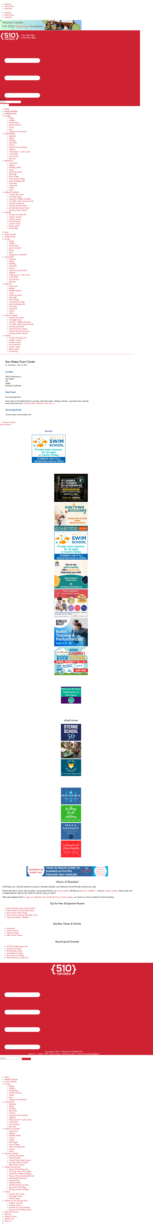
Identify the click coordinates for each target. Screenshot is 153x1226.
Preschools (11, 928)
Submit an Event (10, 1216)
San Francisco (14, 156)
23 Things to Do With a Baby (20, 1171)
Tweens (11, 127)
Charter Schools (13, 933)
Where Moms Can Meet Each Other (20, 910)
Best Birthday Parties (14, 951)
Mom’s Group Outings (17, 179)
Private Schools (12, 930)
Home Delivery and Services (17, 957)
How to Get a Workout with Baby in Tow (22, 915)
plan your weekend (87, 891)
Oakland (12, 149)
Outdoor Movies (15, 219)
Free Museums (14, 1180)
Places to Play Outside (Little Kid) (21, 1176)
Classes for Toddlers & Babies (20, 199)
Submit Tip (8, 8)
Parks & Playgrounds (17, 181)
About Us (8, 1221)
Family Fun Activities (12, 1129)
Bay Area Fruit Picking (15, 955)
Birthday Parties (15, 167)
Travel (11, 190)
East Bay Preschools (16, 203)
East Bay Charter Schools (18, 210)
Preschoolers (14, 122)
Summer (7, 212)
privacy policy (55, 1054)
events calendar (63, 891)
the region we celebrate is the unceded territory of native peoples (48, 897)
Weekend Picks (10, 113)
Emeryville (13, 143)
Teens (11, 129)
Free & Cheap (14, 176)
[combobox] (10, 102)
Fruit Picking (13, 228)
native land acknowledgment (88, 1054)
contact (40, 1054)
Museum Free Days (14, 948)
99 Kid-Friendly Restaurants (17, 946)
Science (11, 188)
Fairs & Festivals (14, 221)
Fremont (12, 145)
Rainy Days (13, 183)
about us (32, 1054)
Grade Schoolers (15, 125)
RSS (46, 1054)
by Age (7, 1084)
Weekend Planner (11, 1079)
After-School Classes (14, 935)
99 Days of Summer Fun (17, 214)
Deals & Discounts (11, 1212)
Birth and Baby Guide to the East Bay (21, 908)
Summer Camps (14, 223)
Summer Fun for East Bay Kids (15, 1200)
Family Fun (8, 160)
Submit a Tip (9, 1218)
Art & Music (13, 163)
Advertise (7, 4)
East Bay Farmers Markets (19, 1189)
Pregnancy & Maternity (17, 131)
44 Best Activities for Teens (19, 1185)
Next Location (6, 424)
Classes (12, 1140)
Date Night (13, 174)
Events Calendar (11, 111)
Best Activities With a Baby (17, 913)
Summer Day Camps (16, 194)
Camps (11, 170)
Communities (9, 133)
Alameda (12, 136)
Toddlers (12, 120)
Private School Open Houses (19, 208)
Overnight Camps (15, 196)
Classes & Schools (15, 172)
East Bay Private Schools (18, 205)
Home (6, 109)
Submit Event (9, 6)
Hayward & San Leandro (18, 147)
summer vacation (111, 891)
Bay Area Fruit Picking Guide (20, 1209)
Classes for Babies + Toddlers (18, 917)
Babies (11, 118)
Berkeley (12, 140)
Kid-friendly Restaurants (18, 1178)
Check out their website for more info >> (39, 403)
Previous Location (7, 422)
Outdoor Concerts (15, 217)
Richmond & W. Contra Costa (19, 152)
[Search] (4, 105)
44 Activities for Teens (15, 953)
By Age (7, 115)
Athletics (12, 165)
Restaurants (13, 185)
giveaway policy (69, 1054)
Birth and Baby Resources (18, 1169)
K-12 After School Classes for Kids (21, 201)
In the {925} (13, 154)
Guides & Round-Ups (12, 1167)
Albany (11, 138)
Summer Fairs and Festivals (19, 1207)
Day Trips (12, 158)
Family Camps (14, 226)
